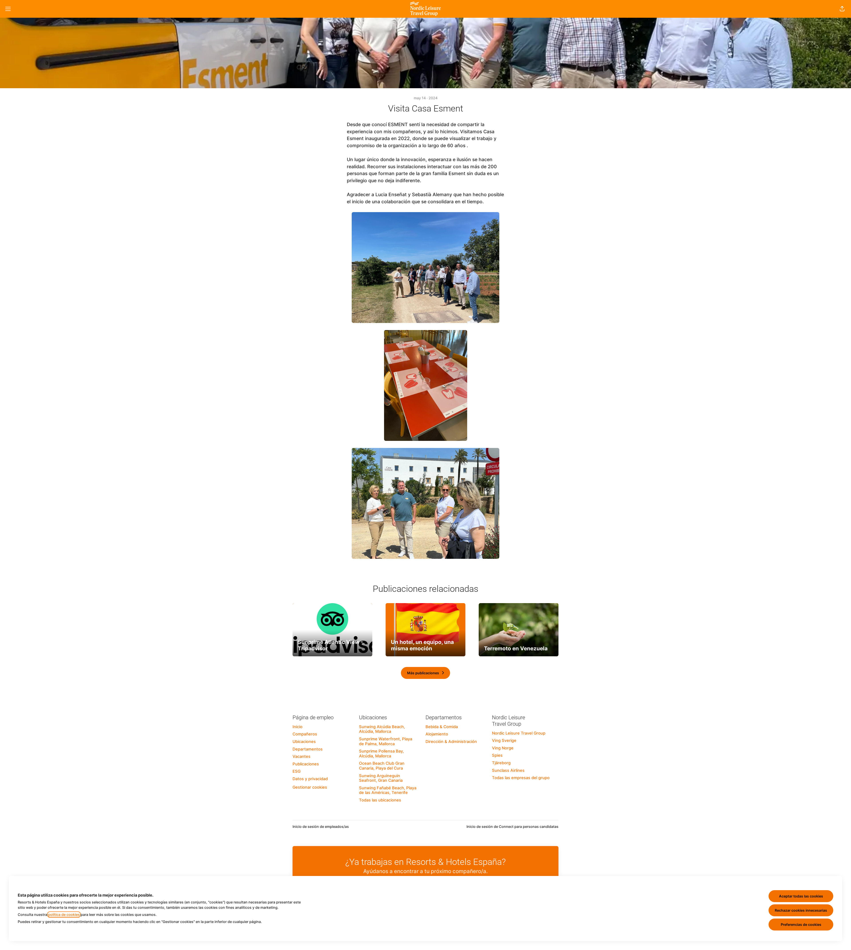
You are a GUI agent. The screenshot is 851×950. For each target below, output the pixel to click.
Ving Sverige (504, 740)
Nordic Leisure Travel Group (518, 733)
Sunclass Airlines (508, 770)
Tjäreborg (501, 762)
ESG (297, 771)
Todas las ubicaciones (380, 800)
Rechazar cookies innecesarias (801, 910)
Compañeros (305, 734)
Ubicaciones (304, 741)
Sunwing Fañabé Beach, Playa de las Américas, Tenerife (387, 790)
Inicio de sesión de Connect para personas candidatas (512, 826)
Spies (497, 755)
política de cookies (64, 914)
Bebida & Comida (442, 726)
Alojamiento (437, 734)
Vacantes (301, 756)
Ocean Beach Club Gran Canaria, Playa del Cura (381, 765)
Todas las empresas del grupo (521, 777)
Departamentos (308, 749)
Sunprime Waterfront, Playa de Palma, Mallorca (385, 741)
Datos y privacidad (310, 778)
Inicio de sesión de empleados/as (321, 826)
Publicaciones (306, 764)
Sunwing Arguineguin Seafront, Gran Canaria (381, 778)
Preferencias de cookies (801, 924)
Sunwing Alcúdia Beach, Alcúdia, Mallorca (382, 729)
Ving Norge (502, 748)
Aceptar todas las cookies (801, 896)
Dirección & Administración (451, 741)
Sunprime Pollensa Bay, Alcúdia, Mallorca (381, 753)
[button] (842, 9)
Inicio (298, 726)
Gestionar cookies (310, 787)
